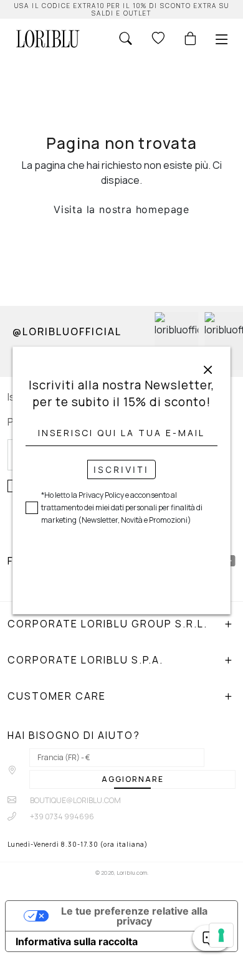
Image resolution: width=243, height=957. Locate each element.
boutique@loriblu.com (75, 800)
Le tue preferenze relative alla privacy (134, 916)
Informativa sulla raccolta (77, 941)
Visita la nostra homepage (121, 209)
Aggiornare (133, 779)
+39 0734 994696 (61, 816)
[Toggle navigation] (222, 39)
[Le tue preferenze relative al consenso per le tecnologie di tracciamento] (221, 935)
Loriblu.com (132, 873)
